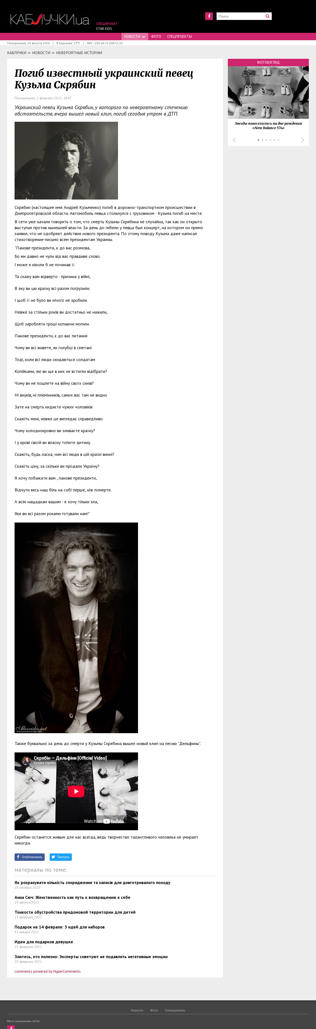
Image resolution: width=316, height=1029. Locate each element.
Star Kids (104, 28)
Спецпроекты (179, 36)
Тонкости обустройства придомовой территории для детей (75, 912)
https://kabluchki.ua (49, 19)
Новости (132, 36)
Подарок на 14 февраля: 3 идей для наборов (60, 927)
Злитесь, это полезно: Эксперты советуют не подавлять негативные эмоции (91, 956)
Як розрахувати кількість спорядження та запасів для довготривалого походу (92, 882)
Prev (234, 140)
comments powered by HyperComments (48, 971)
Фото (156, 36)
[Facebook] (209, 16)
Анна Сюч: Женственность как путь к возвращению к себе (72, 897)
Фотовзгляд (268, 62)
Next (302, 140)
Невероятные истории (79, 52)
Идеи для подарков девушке (44, 942)
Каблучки (16, 52)
